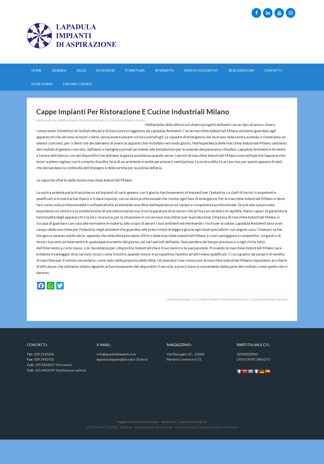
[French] (256, 371)
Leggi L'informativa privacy (138, 422)
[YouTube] (279, 13)
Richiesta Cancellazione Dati (184, 422)
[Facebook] (256, 13)
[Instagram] (290, 13)
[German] (262, 371)
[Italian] (239, 371)
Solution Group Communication (198, 427)
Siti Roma (231, 427)
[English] (250, 371)
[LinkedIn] (268, 13)
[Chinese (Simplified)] (245, 371)
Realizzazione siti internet (153, 427)
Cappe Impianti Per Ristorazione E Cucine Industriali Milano (132, 111)
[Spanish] (267, 371)
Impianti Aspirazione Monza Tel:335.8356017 (40, 8)
